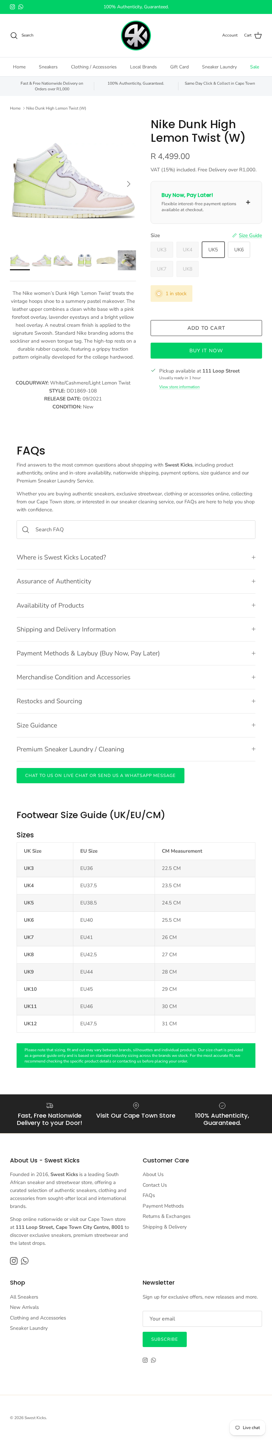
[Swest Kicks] (136, 35)
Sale (254, 67)
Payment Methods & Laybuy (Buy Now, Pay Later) (88, 653)
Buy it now (206, 350)
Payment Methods (163, 1206)
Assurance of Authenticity (54, 581)
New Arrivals (24, 1307)
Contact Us (155, 1185)
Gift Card (179, 67)
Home (19, 67)
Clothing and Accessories (38, 1318)
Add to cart (206, 328)
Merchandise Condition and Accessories (73, 677)
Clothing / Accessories (94, 67)
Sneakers (48, 67)
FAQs (149, 1195)
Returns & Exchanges (166, 1216)
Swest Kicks (35, 1417)
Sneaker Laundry (219, 67)
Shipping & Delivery (165, 1227)
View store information (179, 386)
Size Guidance (37, 725)
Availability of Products (50, 605)
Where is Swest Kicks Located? (61, 557)
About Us (153, 1174)
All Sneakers (24, 1297)
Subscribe (164, 1339)
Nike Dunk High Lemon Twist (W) (56, 108)
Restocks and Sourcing (49, 701)
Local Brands (143, 67)
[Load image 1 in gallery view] (73, 181)
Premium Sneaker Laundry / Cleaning (70, 749)
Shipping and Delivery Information (66, 629)
